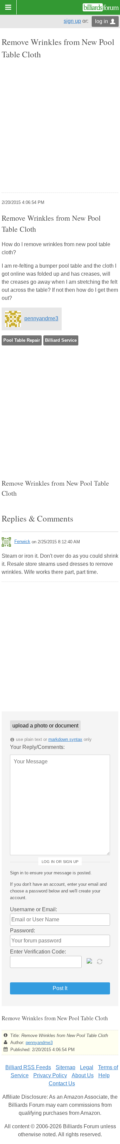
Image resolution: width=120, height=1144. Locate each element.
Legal (86, 1067)
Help (104, 1075)
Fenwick (22, 541)
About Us (83, 1075)
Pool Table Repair (21, 340)
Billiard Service (61, 340)
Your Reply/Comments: (37, 747)
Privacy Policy (50, 1075)
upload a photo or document (45, 725)
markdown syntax (65, 739)
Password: (22, 930)
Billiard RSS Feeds (28, 1067)
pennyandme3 (41, 318)
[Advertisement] (60, 126)
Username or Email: (33, 909)
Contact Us (62, 1083)
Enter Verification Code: (38, 952)
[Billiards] (101, 7)
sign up (72, 21)
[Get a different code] (100, 961)
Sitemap (65, 1067)
